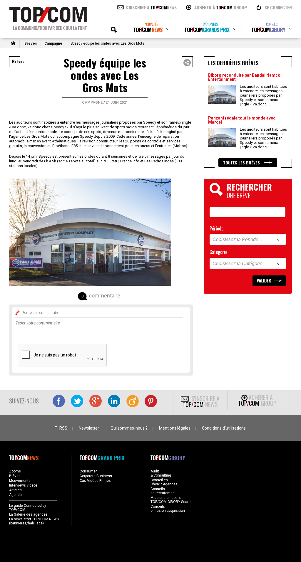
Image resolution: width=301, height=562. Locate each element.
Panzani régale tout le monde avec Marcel (241, 120)
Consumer (88, 471)
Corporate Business (96, 476)
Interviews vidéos (23, 485)
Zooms (15, 471)
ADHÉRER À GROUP (220, 7)
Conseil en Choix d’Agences (164, 482)
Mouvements (20, 481)
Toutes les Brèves (242, 162)
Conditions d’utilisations (224, 428)
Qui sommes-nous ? (129, 428)
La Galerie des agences (28, 514)
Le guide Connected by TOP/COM (27, 508)
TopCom (147, 27)
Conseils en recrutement (163, 491)
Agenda (15, 495)
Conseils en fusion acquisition (167, 508)
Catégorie (218, 252)
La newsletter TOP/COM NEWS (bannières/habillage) (34, 521)
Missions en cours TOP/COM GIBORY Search (171, 500)
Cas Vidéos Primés (95, 481)
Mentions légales (174, 428)
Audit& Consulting (160, 473)
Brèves (30, 43)
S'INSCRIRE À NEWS (151, 7)
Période (216, 228)
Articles (15, 490)
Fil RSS (61, 428)
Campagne (53, 43)
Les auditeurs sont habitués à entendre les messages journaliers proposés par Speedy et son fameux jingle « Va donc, (263, 95)
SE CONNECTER (278, 7)
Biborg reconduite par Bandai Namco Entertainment (244, 77)
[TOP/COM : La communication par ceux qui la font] (48, 28)
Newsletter (89, 428)
